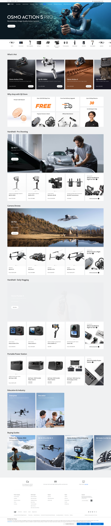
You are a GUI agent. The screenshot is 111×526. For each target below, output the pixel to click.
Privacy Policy (30, 515)
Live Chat (86, 484)
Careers (29, 511)
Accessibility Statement (59, 515)
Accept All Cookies (97, 524)
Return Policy (33, 502)
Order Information (33, 498)
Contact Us (25, 511)
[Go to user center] (102, 4)
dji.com (8, 1)
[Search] (98, 4)
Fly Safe (66, 502)
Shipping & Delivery (34, 500)
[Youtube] (92, 512)
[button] (98, 1)
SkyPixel (66, 496)
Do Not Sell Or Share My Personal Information (48, 515)
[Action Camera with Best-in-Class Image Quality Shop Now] (55, 39)
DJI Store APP (13, 1)
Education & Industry (17, 500)
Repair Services (33, 505)
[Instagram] (96, 512)
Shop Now (11, 26)
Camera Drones (16, 496)
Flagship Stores (34, 511)
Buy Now (31, 86)
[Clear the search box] (72, 4)
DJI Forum (66, 498)
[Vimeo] (94, 512)
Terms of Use (66, 515)
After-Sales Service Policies (35, 507)
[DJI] (15, 512)
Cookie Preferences (37, 515)
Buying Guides (67, 500)
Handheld (15, 498)
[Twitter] (91, 512)
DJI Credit (49, 496)
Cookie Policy (88, 521)
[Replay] (100, 137)
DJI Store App (50, 500)
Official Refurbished (51, 498)
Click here (95, 515)
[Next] (107, 44)
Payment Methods (33, 496)
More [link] (17, 1)
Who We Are (20, 511)
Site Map (71, 515)
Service (15, 502)
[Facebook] (89, 512)
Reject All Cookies (83, 524)
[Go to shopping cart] (100, 4)
